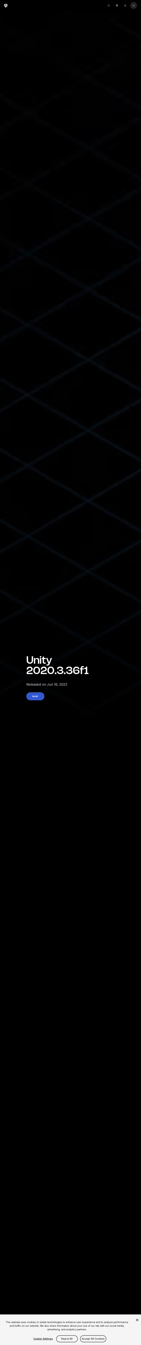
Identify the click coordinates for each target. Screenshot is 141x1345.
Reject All (67, 1338)
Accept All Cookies (93, 1338)
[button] (35, 696)
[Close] (137, 1320)
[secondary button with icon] (133, 5)
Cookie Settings (43, 1338)
